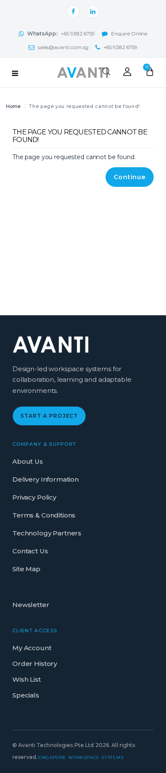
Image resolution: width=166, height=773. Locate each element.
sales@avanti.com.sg (63, 47)
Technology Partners (46, 533)
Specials (25, 695)
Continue (130, 177)
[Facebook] (73, 11)
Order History (34, 664)
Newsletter (30, 605)
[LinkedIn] (92, 11)
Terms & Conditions (43, 515)
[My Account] (127, 74)
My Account (32, 648)
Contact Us (30, 551)
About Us (27, 461)
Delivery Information (45, 479)
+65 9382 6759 (61, 33)
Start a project (49, 416)
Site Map (26, 569)
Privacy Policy (34, 497)
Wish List (26, 679)
